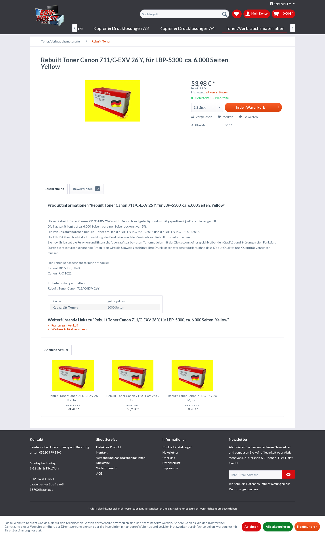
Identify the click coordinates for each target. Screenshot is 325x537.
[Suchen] (224, 14)
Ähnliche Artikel (56, 350)
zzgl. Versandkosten (216, 92)
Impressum (170, 468)
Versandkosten (153, 508)
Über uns (168, 458)
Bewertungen (85, 189)
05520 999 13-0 (50, 452)
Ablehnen (251, 526)
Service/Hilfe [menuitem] (282, 4)
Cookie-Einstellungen (177, 447)
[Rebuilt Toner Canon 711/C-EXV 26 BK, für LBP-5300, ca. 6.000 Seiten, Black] (73, 375)
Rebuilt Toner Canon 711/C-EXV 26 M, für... (192, 398)
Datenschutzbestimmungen (265, 484)
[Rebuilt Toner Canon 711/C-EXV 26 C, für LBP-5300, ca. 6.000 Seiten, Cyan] (132, 375)
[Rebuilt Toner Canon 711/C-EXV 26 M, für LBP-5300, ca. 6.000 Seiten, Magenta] (192, 375)
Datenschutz (171, 463)
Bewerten (250, 117)
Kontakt (102, 452)
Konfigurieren (307, 526)
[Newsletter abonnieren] (288, 474)
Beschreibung (54, 189)
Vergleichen (203, 117)
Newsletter (170, 452)
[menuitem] (184, 14)
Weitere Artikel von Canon (69, 329)
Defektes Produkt (108, 447)
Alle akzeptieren (278, 526)
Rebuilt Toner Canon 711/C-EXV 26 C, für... (132, 398)
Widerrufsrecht (107, 468)
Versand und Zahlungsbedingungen (120, 458)
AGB (99, 473)
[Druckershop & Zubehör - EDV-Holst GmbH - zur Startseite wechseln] (49, 16)
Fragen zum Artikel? (64, 325)
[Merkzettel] (237, 14)
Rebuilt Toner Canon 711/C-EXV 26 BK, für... (73, 398)
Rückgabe (103, 463)
